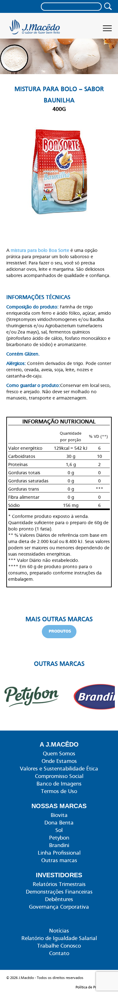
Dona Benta (59, 822)
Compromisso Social (59, 776)
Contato (59, 953)
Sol (59, 830)
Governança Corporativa (59, 907)
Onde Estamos (59, 761)
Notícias (59, 930)
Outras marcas (59, 860)
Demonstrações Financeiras (59, 892)
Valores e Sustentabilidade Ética (59, 768)
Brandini (59, 845)
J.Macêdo (35, 29)
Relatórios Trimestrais (59, 884)
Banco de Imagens (59, 783)
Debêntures (59, 899)
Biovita (59, 815)
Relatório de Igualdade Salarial (59, 938)
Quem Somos (59, 753)
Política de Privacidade (94, 987)
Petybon (59, 838)
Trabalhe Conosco (59, 946)
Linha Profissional (59, 853)
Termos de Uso (59, 791)
